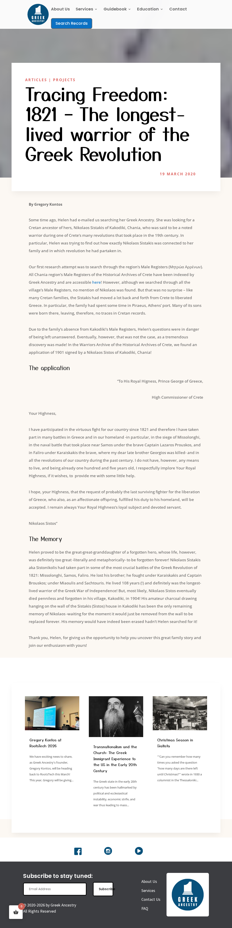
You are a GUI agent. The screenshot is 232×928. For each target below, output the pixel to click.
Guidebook (115, 9)
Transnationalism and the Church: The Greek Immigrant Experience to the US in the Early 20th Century (115, 758)
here (96, 282)
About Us (60, 9)
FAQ (144, 908)
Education (148, 9)
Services (84, 9)
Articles (36, 79)
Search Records (72, 23)
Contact (178, 9)
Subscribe (106, 889)
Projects (64, 79)
